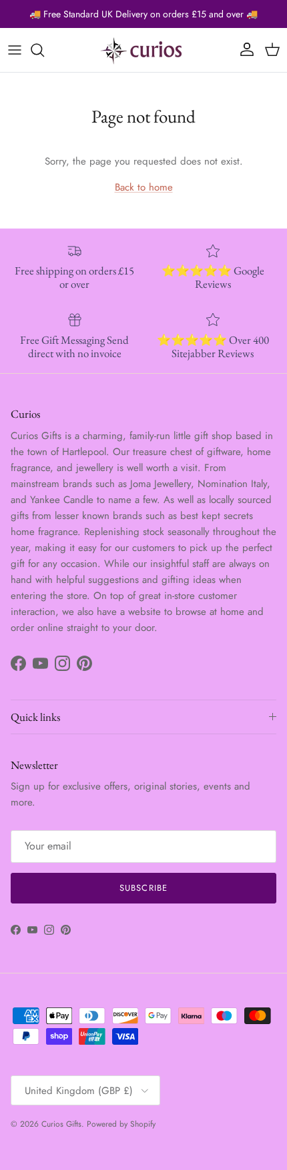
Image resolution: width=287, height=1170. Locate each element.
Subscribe (143, 887)
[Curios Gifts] (143, 50)
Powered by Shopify (121, 1124)
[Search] (44, 50)
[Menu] (14, 50)
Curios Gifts (61, 1124)
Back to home (144, 187)
